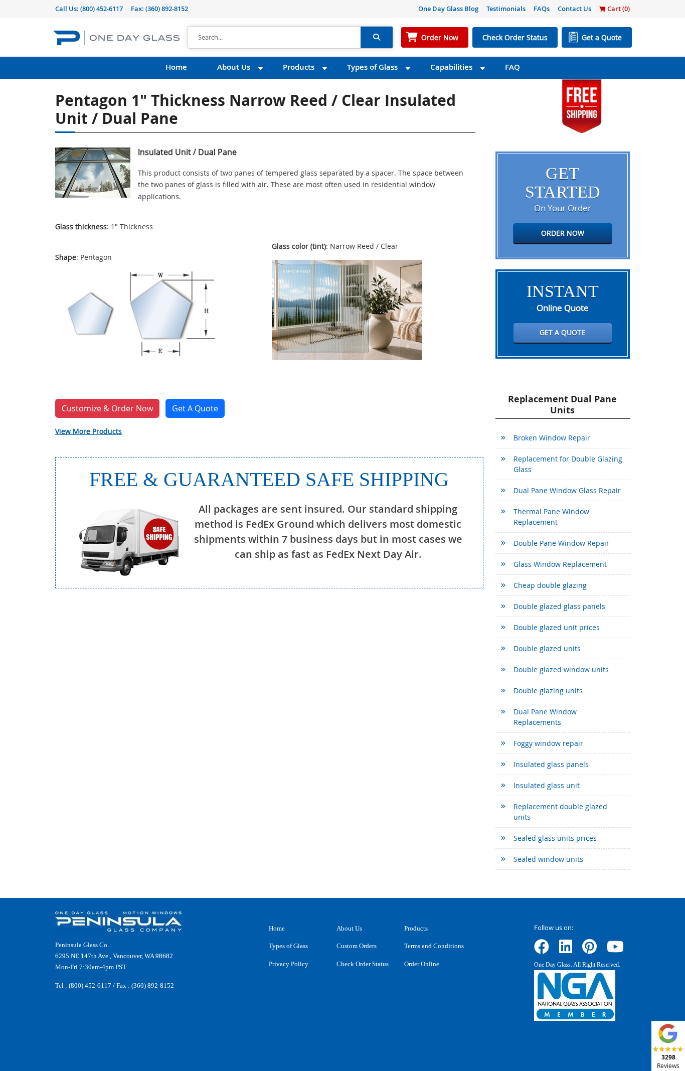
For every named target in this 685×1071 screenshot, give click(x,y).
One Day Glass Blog (448, 8)
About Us (233, 67)
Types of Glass (372, 67)
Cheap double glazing (550, 585)
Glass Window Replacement (560, 564)
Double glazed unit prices (556, 627)
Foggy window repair (548, 743)
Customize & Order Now (107, 408)
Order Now (439, 37)
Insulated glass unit (546, 785)
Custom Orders (356, 946)
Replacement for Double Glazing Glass (567, 464)
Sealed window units (548, 859)
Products (298, 67)
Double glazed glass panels (559, 606)
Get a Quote (602, 37)
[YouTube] (615, 950)
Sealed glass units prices (555, 838)
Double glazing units (548, 690)
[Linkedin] (565, 950)
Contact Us (574, 8)
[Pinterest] (589, 950)
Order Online (421, 964)
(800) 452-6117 (101, 8)
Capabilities (451, 67)
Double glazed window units (561, 669)
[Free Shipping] (582, 105)
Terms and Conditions (434, 946)
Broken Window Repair (551, 437)
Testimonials (506, 8)
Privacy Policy (288, 964)
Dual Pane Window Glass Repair (567, 490)
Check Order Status (515, 37)
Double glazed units (547, 648)
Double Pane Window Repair (561, 543)
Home (176, 67)
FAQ (512, 67)
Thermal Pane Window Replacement (551, 517)
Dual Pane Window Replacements (545, 717)
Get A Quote (195, 408)
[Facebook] (541, 950)
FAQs (542, 8)
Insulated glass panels (551, 764)
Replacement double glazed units (560, 812)
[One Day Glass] (116, 37)
